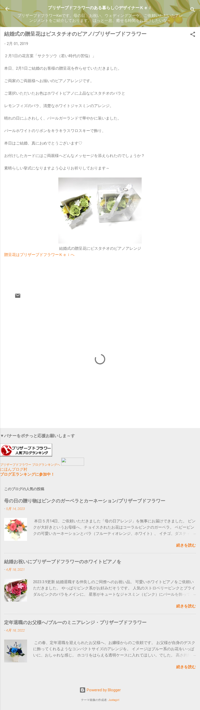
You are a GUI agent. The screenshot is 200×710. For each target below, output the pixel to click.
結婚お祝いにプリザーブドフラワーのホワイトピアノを (62, 561)
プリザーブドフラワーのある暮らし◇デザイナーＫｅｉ (102, 7)
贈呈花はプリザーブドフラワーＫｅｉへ (39, 254)
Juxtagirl (113, 700)
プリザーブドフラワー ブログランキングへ (30, 464)
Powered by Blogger (103, 690)
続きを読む (186, 545)
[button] (193, 35)
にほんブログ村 (13, 469)
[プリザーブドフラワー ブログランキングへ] (26, 455)
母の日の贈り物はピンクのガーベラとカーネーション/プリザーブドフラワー (84, 500)
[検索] (193, 10)
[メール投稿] (18, 297)
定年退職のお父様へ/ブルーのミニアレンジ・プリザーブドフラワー (75, 622)
